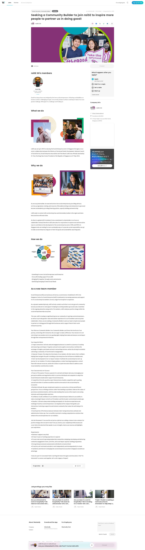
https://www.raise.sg (98, 113)
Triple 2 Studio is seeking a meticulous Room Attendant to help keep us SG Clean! (104, 502)
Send (112, 534)
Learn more (95, 94)
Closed (101, 66)
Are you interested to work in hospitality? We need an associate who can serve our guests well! (40, 502)
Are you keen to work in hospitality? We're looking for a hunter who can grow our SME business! (83, 502)
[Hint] (42, 465)
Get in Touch (103, 534)
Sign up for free (137, 3)
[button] (34, 522)
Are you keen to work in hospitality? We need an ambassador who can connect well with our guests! (60, 503)
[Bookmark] (112, 23)
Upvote (79, 466)
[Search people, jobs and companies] (127, 2)
